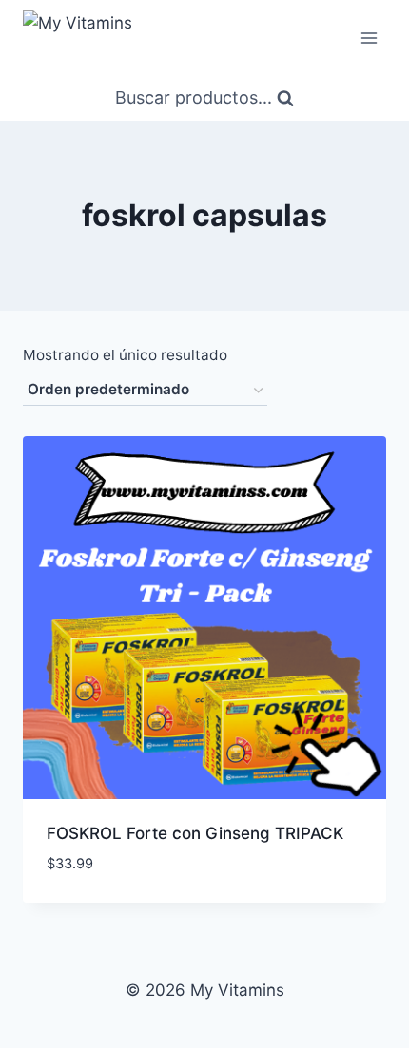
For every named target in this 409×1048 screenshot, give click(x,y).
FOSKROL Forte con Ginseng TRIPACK (195, 833)
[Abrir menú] (368, 37)
